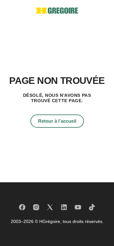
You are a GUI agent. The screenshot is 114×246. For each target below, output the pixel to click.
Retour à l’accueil (57, 121)
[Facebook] (22, 207)
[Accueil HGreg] (57, 10)
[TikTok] (92, 207)
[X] (50, 207)
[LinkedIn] (64, 207)
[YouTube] (78, 207)
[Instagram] (36, 207)
